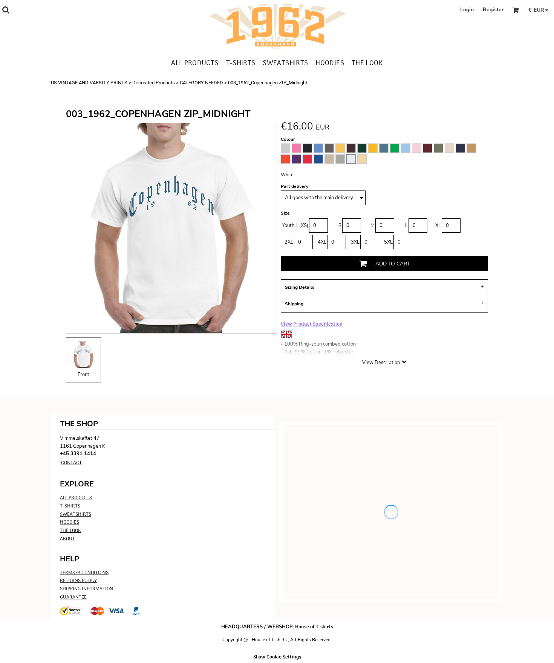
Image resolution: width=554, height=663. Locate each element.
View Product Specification (312, 324)
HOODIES (69, 522)
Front (83, 374)
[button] (5, 10)
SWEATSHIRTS (75, 514)
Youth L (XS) (295, 225)
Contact (71, 463)
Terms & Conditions (84, 573)
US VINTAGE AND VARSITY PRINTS (89, 82)
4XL (322, 242)
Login (467, 9)
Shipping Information (86, 589)
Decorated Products (153, 82)
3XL (355, 242)
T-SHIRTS (70, 506)
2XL (289, 242)
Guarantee (73, 597)
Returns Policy (78, 581)
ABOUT (67, 539)
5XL (388, 242)
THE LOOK (70, 531)
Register (493, 9)
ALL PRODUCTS (76, 498)
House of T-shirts (314, 627)
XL (438, 225)
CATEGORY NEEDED (201, 82)
